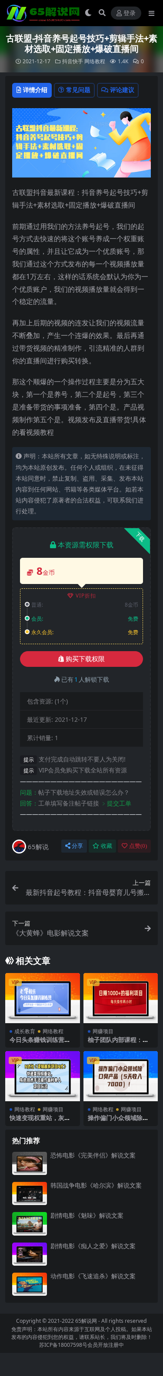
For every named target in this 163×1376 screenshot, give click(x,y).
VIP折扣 (86, 595)
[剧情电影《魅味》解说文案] (29, 1223)
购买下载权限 (85, 659)
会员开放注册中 (105, 1345)
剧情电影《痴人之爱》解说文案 (93, 1246)
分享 (77, 846)
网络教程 (94, 61)
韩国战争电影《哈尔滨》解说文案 (96, 1185)
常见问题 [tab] (78, 89)
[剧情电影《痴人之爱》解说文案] (29, 1254)
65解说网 (86, 1321)
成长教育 (24, 1031)
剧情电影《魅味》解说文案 (86, 1215)
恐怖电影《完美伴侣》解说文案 (93, 1155)
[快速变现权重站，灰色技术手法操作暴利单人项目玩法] (42, 1076)
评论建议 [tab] (122, 89)
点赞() (138, 846)
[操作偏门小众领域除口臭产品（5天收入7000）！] (120, 1076)
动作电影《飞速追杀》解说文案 (93, 1276)
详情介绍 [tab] (35, 89)
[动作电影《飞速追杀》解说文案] (29, 1284)
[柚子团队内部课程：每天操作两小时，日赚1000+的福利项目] (120, 998)
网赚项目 (103, 1031)
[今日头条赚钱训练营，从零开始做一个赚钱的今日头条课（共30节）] (42, 998)
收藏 (106, 846)
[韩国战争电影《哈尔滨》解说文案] (29, 1193)
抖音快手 (72, 61)
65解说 (38, 846)
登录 (129, 13)
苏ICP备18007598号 (63, 1345)
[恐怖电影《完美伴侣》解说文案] (29, 1163)
